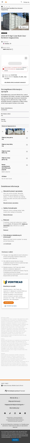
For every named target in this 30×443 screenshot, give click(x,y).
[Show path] (7, 6)
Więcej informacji (7, 215)
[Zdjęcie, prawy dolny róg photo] (27, 151)
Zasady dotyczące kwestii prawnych (14, 418)
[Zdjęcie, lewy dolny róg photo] (27, 144)
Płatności (5, 230)
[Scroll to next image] (27, 131)
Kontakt (23, 391)
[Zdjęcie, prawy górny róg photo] (27, 158)
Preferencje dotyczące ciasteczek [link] (15, 421)
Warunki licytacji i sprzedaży (10, 203)
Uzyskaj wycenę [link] (9, 302)
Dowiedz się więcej (11, 306)
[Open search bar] (21, 2)
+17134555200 (7, 244)
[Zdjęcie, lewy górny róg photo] (27, 138)
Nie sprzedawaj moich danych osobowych (15, 420)
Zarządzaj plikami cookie (6, 435)
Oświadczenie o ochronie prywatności (14, 417)
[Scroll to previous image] (2, 131)
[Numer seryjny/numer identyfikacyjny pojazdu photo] (27, 165)
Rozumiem (15, 439)
